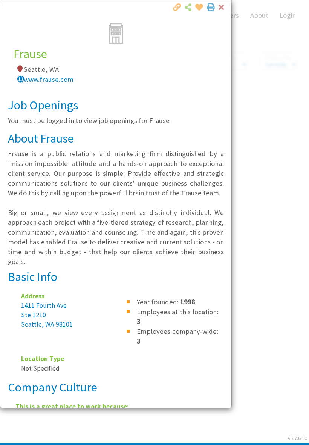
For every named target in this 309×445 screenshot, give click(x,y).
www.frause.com (48, 79)
